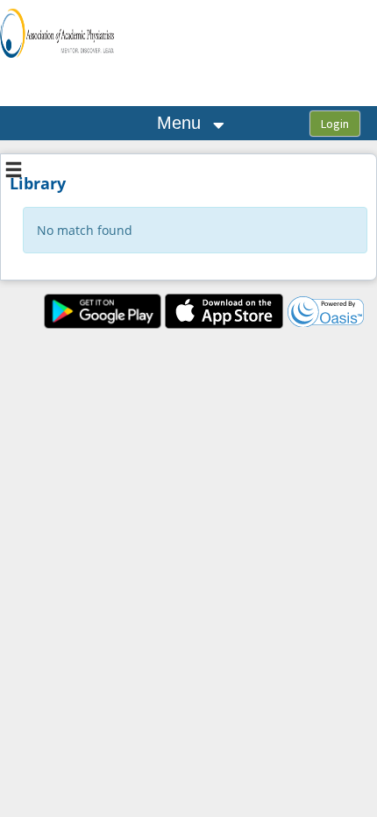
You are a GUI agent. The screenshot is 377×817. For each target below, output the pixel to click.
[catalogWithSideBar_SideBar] (13, 171)
